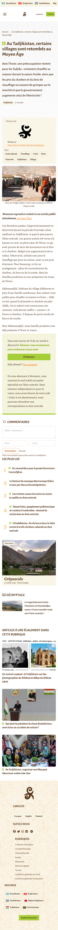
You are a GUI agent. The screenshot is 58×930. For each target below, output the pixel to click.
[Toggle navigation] (4, 14)
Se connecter (30, 364)
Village (33, 159)
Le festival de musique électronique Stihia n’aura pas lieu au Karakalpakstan (31, 483)
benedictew (39, 145)
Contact (18, 870)
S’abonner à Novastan (24, 845)
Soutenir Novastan (29, 918)
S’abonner (50, 14)
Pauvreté (9, 159)
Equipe (18, 857)
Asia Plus (30, 145)
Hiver (43, 154)
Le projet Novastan (23, 849)
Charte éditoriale (22, 853)
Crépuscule (14, 578)
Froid (35, 154)
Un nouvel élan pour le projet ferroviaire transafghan (32, 470)
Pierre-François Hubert (17, 145)
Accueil (5, 32)
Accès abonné (11, 154)
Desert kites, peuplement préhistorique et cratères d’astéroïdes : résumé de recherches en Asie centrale (32, 510)
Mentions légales (22, 866)
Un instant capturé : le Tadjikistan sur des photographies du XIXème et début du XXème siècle (26, 678)
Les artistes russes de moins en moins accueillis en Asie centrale (30, 496)
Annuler (22, 451)
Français (17, 816)
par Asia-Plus (24, 218)
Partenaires (19, 862)
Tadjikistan (8, 103)
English (28, 816)
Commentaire (10, 451)
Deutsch (39, 816)
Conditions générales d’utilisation (29, 879)
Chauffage (25, 154)
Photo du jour (9, 543)
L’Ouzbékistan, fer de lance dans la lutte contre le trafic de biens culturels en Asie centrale (32, 527)
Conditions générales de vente (27, 874)
